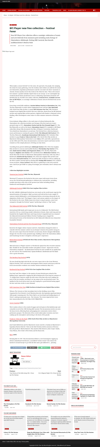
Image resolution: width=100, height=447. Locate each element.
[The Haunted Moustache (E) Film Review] (62, 423)
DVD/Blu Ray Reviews (24, 10)
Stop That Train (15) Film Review (84, 432)
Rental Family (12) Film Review (56, 404)
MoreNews (60, 445)
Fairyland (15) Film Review (33, 404)
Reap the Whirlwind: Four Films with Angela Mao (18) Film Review (38, 433)
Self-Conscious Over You (17, 287)
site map (18, 441)
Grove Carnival (14, 303)
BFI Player (15, 368)
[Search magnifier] (95, 347)
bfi (10, 24)
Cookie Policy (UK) (11, 441)
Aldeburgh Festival (16, 188)
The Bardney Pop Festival (18, 257)
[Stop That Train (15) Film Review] (85, 423)
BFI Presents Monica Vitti (75, 369)
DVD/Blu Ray (31, 428)
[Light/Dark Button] (94, 10)
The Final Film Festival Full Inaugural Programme (75, 378)
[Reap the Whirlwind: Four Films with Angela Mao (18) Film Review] (38, 423)
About (4, 441)
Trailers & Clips (56, 10)
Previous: (22, 373)
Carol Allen (6, 407)
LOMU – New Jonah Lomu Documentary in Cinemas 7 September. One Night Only (75, 360)
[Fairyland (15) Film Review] (35, 395)
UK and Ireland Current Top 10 (77, 10)
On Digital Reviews (37, 10)
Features (46, 10)
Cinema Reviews (11, 10)
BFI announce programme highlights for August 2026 (75, 395)
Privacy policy (25, 441)
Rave (11, 335)
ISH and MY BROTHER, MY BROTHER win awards (75, 387)
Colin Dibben (6, 434)
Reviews (6, 428)
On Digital (14, 24)
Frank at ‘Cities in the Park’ (18, 319)
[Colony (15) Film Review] (15, 423)
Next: (49, 373)
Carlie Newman (29, 405)
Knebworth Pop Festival (17, 269)
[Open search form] (97, 10)
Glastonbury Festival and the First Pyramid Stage (25, 224)
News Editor (13, 45)
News (64, 10)
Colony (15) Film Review (11, 432)
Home (3, 10)
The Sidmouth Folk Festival (18, 206)
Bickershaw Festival (16, 239)
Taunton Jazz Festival (16, 174)
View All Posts (26, 361)
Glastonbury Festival (23, 368)
